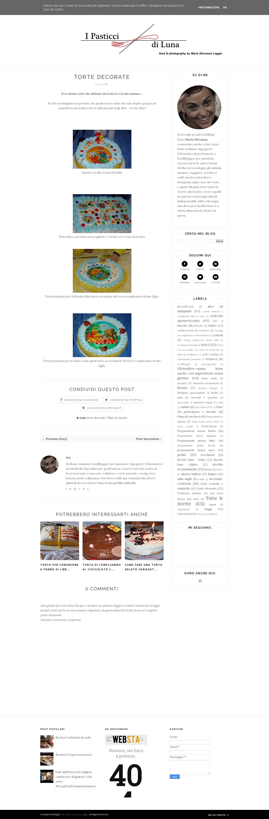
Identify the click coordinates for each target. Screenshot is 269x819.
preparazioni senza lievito (196, 445)
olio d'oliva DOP (203, 407)
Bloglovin (200, 282)
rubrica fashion (191, 474)
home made (209, 378)
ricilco (219, 469)
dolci (205, 345)
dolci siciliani (211, 354)
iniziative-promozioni (205, 383)
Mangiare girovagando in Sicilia (197, 392)
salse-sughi (184, 479)
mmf (220, 402)
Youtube (215, 282)
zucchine (209, 514)
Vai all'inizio (217, 815)
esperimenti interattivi (189, 359)
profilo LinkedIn (124, 483)
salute (202, 479)
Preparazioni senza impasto (196, 435)
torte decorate (96, 418)
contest (218, 335)
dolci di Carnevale (209, 349)
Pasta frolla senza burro (205, 421)
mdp (180, 397)
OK (225, 7)
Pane (219, 407)
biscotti (182, 325)
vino (199, 514)
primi (181, 455)
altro (211, 306)
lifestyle (182, 388)
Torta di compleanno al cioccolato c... (102, 567)
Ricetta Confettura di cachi (73, 737)
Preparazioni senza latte (196, 440)
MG (68, 457)
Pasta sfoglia (185, 426)
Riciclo (208, 469)
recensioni (208, 455)
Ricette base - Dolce (191, 460)
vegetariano (183, 509)
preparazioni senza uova (196, 450)
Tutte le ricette (117, 418)
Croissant (182, 345)
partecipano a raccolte (200, 412)
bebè (215, 321)
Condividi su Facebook (81, 400)
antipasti (184, 311)
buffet (213, 325)
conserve (204, 330)
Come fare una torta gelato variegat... (143, 567)
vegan (212, 504)
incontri (182, 383)
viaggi (208, 509)
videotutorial (185, 514)
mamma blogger (208, 388)
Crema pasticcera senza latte (201, 340)
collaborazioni (185, 330)
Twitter (200, 269)
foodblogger (184, 364)
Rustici (212, 474)
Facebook (185, 269)
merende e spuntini (204, 397)
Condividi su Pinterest (104, 408)
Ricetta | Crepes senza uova (73, 754)
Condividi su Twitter (126, 400)
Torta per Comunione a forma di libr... (59, 567)
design (194, 345)
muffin (185, 407)
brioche (198, 325)
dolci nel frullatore (187, 354)
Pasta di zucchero (189, 416)
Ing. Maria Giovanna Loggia (74, 814)
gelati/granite (208, 364)
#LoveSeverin (185, 306)
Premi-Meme (209, 426)
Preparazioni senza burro (196, 431)
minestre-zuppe (203, 402)
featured (211, 359)
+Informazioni (208, 7)
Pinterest (185, 282)
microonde (183, 402)
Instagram (215, 269)
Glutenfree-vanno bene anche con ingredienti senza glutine (200, 373)
